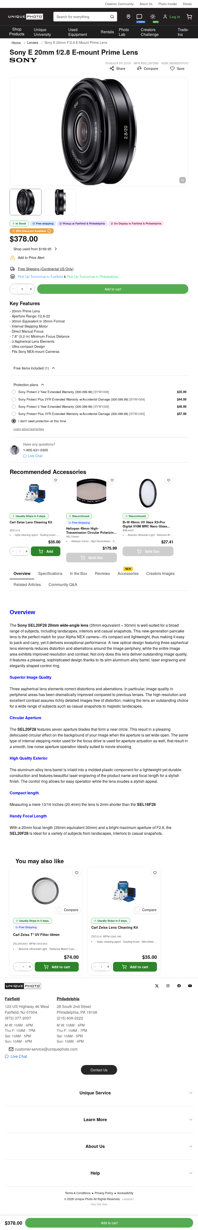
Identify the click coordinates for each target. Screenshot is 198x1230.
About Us (146, 3)
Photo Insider (167, 3)
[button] (189, 17)
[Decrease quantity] (13, 289)
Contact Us (99, 1069)
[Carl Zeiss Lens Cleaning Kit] (124, 891)
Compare (151, 68)
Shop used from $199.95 (32, 248)
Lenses (32, 42)
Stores (187, 3)
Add (49, 551)
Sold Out (95, 557)
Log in (175, 16)
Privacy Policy (104, 1193)
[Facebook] (179, 986)
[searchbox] (85, 16)
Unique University (42, 32)
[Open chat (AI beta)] (139, 16)
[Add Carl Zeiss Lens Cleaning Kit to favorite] (55, 480)
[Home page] (25, 16)
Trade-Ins (183, 32)
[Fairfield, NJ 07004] (128, 16)
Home (16, 42)
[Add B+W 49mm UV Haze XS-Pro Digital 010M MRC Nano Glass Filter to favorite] (168, 480)
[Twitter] (157, 986)
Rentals (107, 31)
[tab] (22, 573)
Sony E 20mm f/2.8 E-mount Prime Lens (75, 42)
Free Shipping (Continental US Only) (46, 268)
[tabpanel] (99, 713)
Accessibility (125, 1193)
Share (120, 68)
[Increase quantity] (31, 289)
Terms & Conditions (78, 1193)
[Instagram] (168, 986)
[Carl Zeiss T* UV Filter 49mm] (46, 891)
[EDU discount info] (49, 231)
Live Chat (35, 455)
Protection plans (26, 384)
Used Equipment (77, 32)
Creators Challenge (150, 32)
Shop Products (16, 31)
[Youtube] (190, 986)
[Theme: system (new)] (152, 16)
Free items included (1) (31, 368)
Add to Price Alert (31, 257)
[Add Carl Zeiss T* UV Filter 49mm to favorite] (76, 872)
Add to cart (113, 289)
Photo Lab (124, 32)
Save (180, 68)
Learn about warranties (29, 429)
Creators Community (119, 3)
